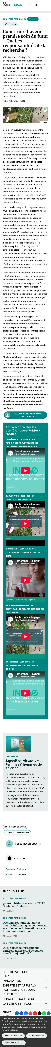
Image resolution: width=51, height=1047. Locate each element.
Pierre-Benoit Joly (26, 844)
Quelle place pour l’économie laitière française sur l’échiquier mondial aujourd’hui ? (23, 950)
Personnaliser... (14, 1042)
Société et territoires (14, 19)
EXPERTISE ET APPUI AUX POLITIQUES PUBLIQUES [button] (19, 987)
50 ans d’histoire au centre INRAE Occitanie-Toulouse (24, 905)
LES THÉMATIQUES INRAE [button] (15, 974)
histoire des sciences (15, 827)
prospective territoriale (16, 832)
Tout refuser (36, 1035)
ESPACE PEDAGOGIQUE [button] (19, 999)
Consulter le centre (16, 874)
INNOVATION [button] (12, 981)
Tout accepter (13, 1035)
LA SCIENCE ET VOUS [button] (17, 1004)
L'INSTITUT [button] (10, 994)
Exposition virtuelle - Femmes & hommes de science (24, 764)
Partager (12, 24)
